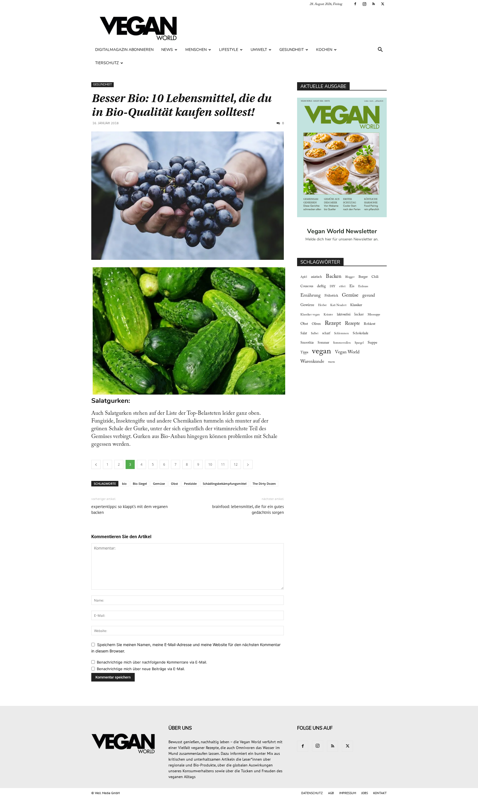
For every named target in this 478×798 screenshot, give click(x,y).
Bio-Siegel (140, 483)
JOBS (364, 793)
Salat (303, 333)
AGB (331, 793)
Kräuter (328, 314)
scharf (326, 333)
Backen (333, 276)
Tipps (304, 352)
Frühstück (331, 295)
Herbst (322, 305)
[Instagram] (364, 4)
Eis (351, 286)
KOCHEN (324, 49)
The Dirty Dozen (264, 483)
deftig (321, 286)
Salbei (314, 333)
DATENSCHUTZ (312, 793)
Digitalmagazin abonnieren (124, 49)
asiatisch (316, 277)
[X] (382, 4)
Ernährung (310, 295)
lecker (359, 315)
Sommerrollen (342, 342)
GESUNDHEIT (291, 49)
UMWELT (259, 49)
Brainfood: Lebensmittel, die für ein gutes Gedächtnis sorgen (248, 509)
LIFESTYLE (228, 49)
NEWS (167, 49)
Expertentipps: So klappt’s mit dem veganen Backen (129, 509)
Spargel (359, 342)
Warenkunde (312, 361)
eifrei (342, 286)
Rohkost (369, 324)
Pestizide (190, 483)
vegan (321, 351)
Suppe (372, 343)
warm (331, 362)
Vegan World (347, 352)
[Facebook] (355, 4)
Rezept (333, 323)
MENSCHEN (196, 49)
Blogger (350, 277)
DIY (332, 286)
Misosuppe (374, 314)
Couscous (306, 286)
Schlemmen (341, 333)
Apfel (303, 277)
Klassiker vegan (310, 314)
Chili (375, 277)
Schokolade (360, 333)
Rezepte (352, 323)
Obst (174, 483)
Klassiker (356, 305)
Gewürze (307, 305)
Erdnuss (363, 286)
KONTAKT (380, 793)
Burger (363, 277)
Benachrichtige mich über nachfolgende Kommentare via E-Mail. (152, 662)
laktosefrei (343, 314)
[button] (380, 50)
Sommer (323, 342)
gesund (368, 295)
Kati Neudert (338, 305)
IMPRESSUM (347, 793)
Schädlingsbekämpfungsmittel (224, 483)
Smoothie (307, 342)
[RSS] (373, 4)
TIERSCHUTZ (107, 63)
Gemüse (159, 483)
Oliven (316, 324)
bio (124, 483)
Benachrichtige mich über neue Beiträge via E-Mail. (141, 669)
